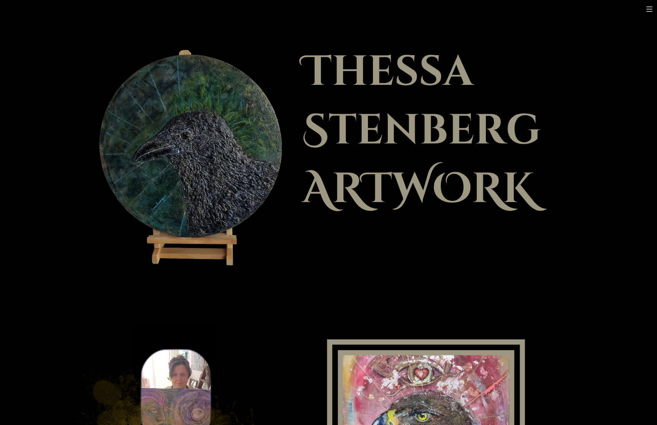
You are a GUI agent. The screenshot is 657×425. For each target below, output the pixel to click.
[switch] (649, 9)
